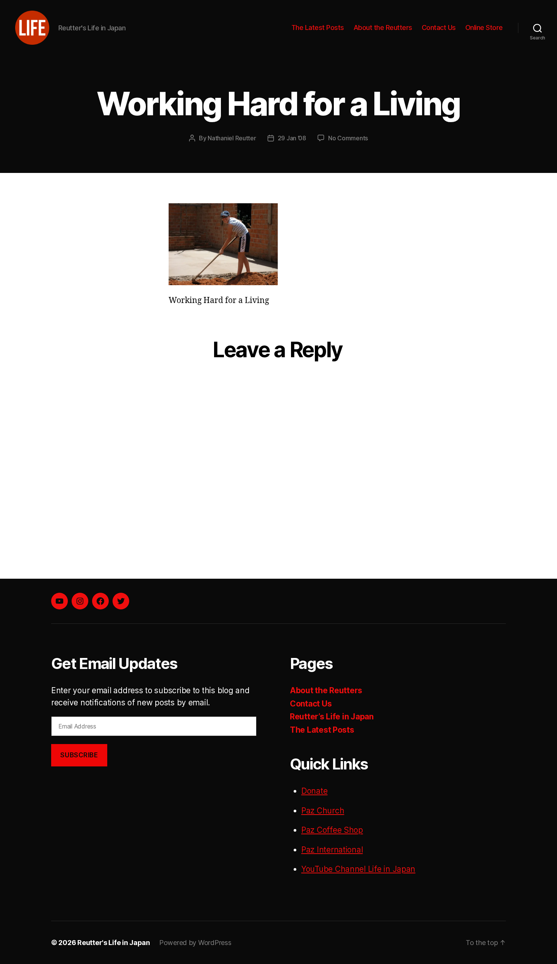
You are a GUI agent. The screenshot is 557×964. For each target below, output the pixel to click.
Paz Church (322, 810)
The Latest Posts (317, 27)
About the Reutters (383, 27)
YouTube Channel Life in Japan (358, 869)
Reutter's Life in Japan (113, 943)
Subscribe (79, 755)
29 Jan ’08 (292, 138)
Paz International (332, 849)
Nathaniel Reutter (232, 138)
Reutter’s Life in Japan (332, 716)
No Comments (348, 138)
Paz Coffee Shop (332, 830)
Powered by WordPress (195, 943)
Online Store (484, 27)
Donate (314, 791)
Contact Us (439, 27)
